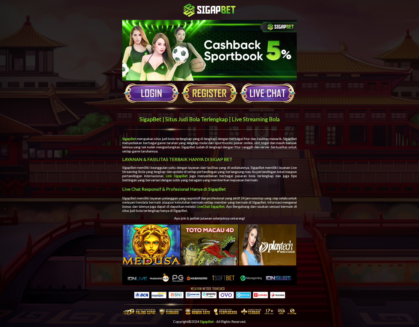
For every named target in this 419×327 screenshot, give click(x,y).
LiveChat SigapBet (211, 206)
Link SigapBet (177, 176)
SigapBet (129, 139)
